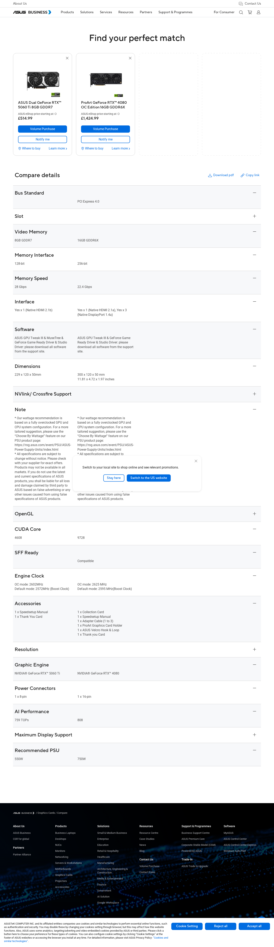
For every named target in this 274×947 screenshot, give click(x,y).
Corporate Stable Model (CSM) (199, 844)
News (142, 844)
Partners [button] (146, 12)
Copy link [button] (252, 175)
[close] (196, 461)
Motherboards (63, 868)
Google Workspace (108, 902)
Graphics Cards (64, 874)
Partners (18, 847)
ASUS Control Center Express (240, 844)
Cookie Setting (187, 926)
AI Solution (103, 896)
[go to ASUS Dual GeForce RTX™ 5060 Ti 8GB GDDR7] (42, 80)
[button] (240, 12)
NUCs (58, 844)
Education (103, 844)
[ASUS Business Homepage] (32, 12)
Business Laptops (65, 832)
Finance (101, 884)
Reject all (220, 926)
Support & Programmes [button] (175, 12)
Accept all (254, 926)
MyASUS (228, 832)
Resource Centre (148, 832)
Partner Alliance (22, 854)
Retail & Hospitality (108, 850)
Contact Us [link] (253, 4)
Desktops (60, 838)
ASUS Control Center (235, 838)
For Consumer (224, 12)
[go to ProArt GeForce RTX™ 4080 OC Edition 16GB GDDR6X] (105, 80)
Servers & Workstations (68, 862)
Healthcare (103, 856)
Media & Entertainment (110, 878)
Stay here (114, 478)
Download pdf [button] (223, 175)
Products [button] (67, 12)
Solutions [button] (86, 12)
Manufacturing (105, 862)
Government (104, 890)
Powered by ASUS (192, 850)
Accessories (62, 886)
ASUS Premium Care (193, 838)
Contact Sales (147, 872)
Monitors (60, 850)
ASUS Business (22, 832)
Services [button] (106, 12)
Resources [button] (125, 12)
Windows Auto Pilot (235, 850)
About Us (20, 4)
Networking (61, 856)
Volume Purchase (149, 866)
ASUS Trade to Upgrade (195, 866)
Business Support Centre (196, 832)
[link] (42, 139)
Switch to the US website (148, 478)
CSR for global (21, 838)
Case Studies (146, 838)
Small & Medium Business (112, 832)
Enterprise (103, 838)
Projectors (61, 880)
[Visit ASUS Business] (24, 813)
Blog (141, 850)
